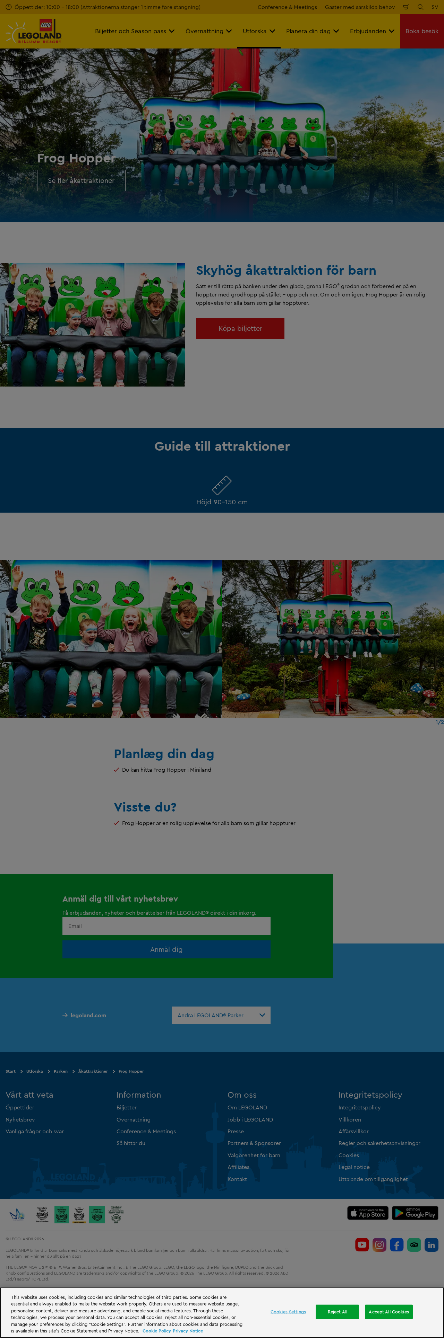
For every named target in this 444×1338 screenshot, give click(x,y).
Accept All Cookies (389, 1311)
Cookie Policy (157, 1330)
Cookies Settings (288, 1311)
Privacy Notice (188, 1330)
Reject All (337, 1311)
